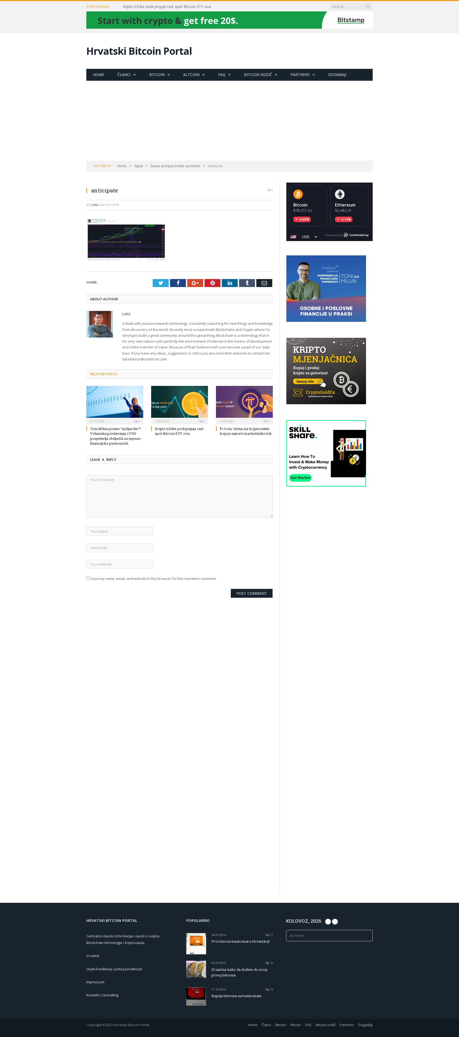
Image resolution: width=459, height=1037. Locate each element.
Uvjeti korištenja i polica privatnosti (114, 969)
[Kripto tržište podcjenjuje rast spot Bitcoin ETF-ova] (179, 404)
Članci (124, 74)
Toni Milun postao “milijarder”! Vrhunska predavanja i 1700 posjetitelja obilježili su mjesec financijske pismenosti (115, 436)
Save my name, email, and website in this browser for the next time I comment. (153, 578)
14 (271, 989)
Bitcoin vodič (258, 74)
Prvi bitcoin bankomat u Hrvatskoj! (240, 941)
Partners (300, 74)
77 (271, 935)
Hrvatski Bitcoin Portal (139, 51)
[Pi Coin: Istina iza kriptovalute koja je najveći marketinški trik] (244, 404)
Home (98, 74)
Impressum (95, 982)
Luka (94, 205)
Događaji (337, 74)
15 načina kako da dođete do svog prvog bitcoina (239, 972)
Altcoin (191, 74)
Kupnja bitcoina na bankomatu (236, 995)
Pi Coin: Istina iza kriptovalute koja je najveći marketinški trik (246, 431)
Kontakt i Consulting (102, 995)
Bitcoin (157, 74)
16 (271, 963)
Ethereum (345, 205)
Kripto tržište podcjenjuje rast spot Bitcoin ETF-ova (167, 6)
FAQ (222, 74)
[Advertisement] (229, 120)
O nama (92, 955)
